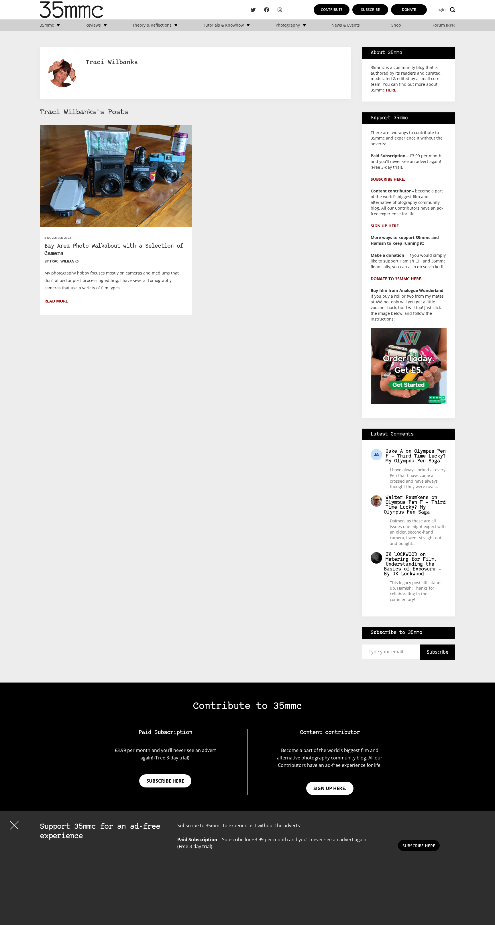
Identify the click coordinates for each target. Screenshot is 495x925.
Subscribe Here (418, 845)
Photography (288, 25)
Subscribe (370, 9)
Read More (56, 301)
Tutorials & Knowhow (223, 25)
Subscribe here (165, 781)
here (391, 90)
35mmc (47, 25)
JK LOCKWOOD (401, 554)
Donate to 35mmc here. (396, 278)
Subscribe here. (388, 179)
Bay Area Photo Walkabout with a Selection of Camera (113, 250)
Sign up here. (385, 225)
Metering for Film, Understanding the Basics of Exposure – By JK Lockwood (412, 566)
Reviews (93, 25)
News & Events (345, 25)
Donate (409, 9)
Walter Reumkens (407, 497)
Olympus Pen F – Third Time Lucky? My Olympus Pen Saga (416, 456)
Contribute (332, 9)
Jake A (394, 451)
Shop (396, 25)
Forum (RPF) (444, 25)
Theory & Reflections (152, 25)
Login (440, 9)
